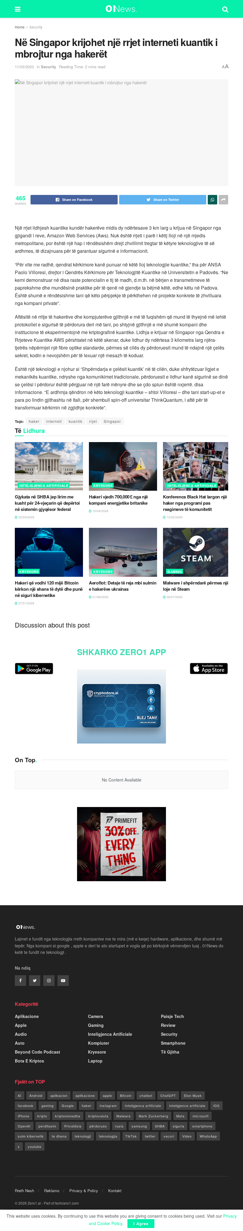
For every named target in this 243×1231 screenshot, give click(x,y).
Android (35, 1095)
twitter (150, 1136)
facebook (25, 1105)
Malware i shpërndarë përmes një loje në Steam (196, 585)
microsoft (201, 1116)
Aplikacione (27, 1016)
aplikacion (59, 1095)
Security (35, 26)
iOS (216, 1105)
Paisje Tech (172, 1016)
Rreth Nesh (24, 1190)
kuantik (75, 421)
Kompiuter (98, 1043)
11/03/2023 (24, 66)
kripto (42, 1116)
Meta (180, 1116)
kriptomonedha (67, 1116)
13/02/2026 (174, 517)
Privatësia (72, 1126)
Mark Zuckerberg (153, 1116)
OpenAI (24, 1126)
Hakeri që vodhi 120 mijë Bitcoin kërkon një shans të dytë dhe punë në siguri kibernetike (49, 588)
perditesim (47, 1126)
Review (168, 1025)
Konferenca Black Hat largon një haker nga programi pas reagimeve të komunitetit (195, 502)
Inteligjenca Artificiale (43, 485)
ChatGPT (168, 1095)
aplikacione (85, 1095)
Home (20, 26)
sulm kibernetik (31, 1136)
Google (68, 1105)
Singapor (112, 421)
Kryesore (103, 485)
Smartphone (173, 1043)
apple (107, 1095)
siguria (178, 1126)
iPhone (23, 1116)
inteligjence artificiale (187, 1105)
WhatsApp (208, 1136)
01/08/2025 (100, 597)
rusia (119, 1126)
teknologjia (108, 1136)
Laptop (95, 1061)
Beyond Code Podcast (37, 1052)
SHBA (160, 1126)
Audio (21, 1034)
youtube (34, 1146)
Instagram (108, 1105)
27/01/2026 (25, 603)
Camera (95, 1016)
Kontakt (115, 1190)
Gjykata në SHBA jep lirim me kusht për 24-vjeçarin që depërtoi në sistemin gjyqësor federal (47, 502)
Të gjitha (170, 1052)
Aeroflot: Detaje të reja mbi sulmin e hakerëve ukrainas (122, 585)
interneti (54, 421)
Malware (123, 1116)
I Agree (140, 1223)
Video (187, 1136)
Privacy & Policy (83, 1190)
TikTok (131, 1136)
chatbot (146, 1095)
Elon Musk (193, 1095)
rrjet (93, 421)
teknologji (83, 1136)
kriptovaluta (98, 1116)
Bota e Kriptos (29, 1061)
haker (34, 421)
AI (19, 1095)
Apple (21, 1025)
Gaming (174, 571)
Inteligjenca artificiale (143, 1105)
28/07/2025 (174, 597)
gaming (47, 1105)
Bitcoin (126, 1095)
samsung (139, 1126)
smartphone (202, 1126)
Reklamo (51, 1190)
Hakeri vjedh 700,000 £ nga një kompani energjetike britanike (118, 499)
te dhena (59, 1136)
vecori (169, 1136)
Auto (20, 1043)
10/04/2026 (100, 511)
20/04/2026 (25, 517)
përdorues (98, 1126)
